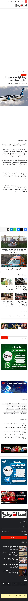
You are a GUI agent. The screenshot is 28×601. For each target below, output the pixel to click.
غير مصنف (19, 71)
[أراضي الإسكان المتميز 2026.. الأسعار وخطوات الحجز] (23, 566)
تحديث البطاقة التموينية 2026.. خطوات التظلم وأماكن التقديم (8, 288)
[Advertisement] (14, 24)
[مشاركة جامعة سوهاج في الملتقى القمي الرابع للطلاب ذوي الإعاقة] (21, 296)
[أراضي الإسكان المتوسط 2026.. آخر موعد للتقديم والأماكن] (23, 554)
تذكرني (24, 534)
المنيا (8, 406)
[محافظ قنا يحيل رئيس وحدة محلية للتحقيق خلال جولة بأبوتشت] (23, 560)
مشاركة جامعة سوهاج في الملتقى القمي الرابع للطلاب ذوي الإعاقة (21, 303)
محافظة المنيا (9, 411)
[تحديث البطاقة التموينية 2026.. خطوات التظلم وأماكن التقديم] (7, 281)
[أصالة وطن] (21, 5)
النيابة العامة (17, 408)
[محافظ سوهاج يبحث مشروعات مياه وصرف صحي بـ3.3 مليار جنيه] (23, 548)
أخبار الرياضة (10, 403)
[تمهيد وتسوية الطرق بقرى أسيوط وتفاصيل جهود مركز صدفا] (7, 296)
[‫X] (21, 229)
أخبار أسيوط (24, 403)
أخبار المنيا (4, 403)
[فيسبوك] (25, 229)
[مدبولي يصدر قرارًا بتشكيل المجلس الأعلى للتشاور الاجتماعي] (23, 573)
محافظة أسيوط (16, 411)
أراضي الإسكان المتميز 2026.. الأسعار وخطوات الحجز (14, 434)
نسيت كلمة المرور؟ (5, 531)
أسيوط (12, 406)
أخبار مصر (24, 406)
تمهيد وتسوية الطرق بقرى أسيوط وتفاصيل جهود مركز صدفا (7, 303)
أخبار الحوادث (17, 403)
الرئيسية (24, 71)
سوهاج (8, 408)
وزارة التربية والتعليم (15, 413)
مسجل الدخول (18, 316)
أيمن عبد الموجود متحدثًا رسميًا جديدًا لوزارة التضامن (13, 1)
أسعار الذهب (18, 406)
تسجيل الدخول (14, 537)
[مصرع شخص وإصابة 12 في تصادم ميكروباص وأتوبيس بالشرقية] (21, 281)
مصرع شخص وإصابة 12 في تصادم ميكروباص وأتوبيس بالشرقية (21, 288)
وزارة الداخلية (6, 413)
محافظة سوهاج (23, 413)
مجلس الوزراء (23, 411)
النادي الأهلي (24, 408)
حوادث (12, 408)
